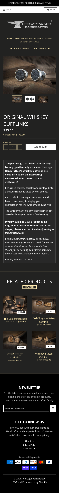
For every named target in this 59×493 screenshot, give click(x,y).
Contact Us (29, 448)
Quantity (7, 143)
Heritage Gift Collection (28, 38)
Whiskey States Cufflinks (44, 355)
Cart (52, 10)
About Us (29, 441)
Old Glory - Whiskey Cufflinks (44, 320)
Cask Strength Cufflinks (15, 355)
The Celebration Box (15, 318)
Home (9, 38)
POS (14, 482)
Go (53, 408)
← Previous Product (20, 48)
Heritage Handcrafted (34, 478)
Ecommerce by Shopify (34, 482)
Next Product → (42, 48)
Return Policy (29, 445)
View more (29, 287)
